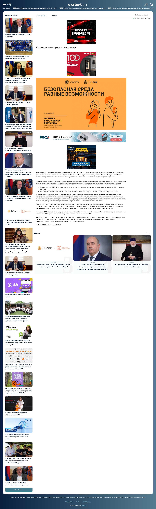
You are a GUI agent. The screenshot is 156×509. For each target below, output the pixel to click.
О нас (77, 501)
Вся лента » (19, 489)
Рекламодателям (87, 501)
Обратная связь (68, 501)
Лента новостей (12, 15)
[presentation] (146, 233)
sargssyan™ (84, 505)
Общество (54, 15)
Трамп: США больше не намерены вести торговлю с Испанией (58, 8)
